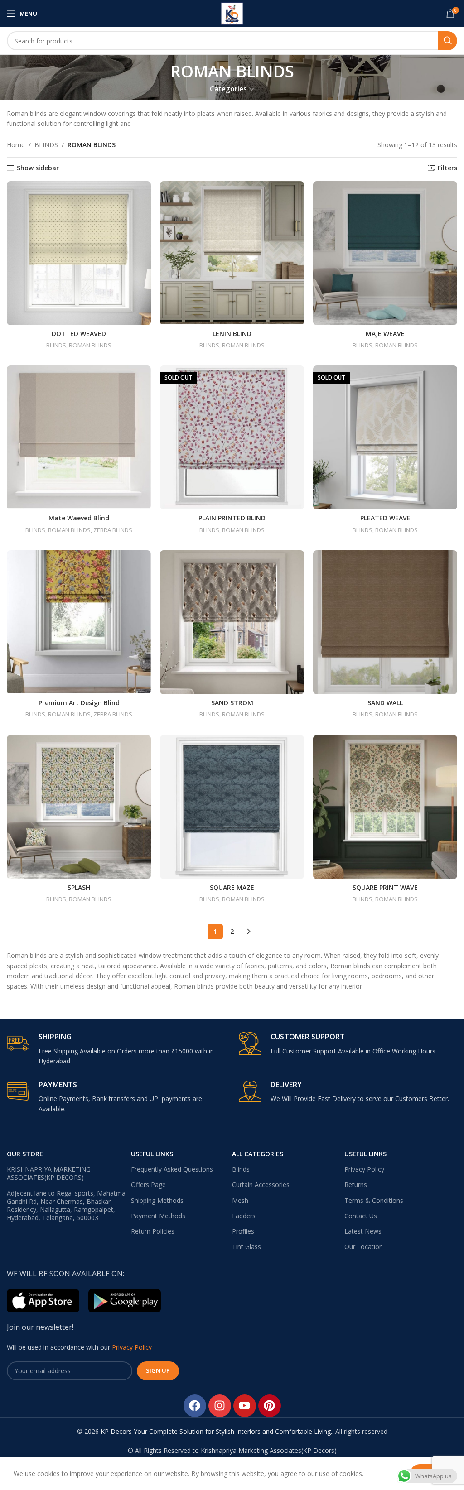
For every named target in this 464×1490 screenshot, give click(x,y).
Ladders (244, 1215)
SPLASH (79, 887)
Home (16, 144)
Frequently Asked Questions (172, 1169)
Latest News (363, 1231)
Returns (355, 1184)
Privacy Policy (364, 1169)
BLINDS (46, 144)
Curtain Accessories (261, 1184)
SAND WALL (385, 702)
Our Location (363, 1246)
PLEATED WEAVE (385, 518)
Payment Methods (158, 1215)
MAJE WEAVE (385, 333)
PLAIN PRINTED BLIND (232, 518)
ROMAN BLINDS (90, 345)
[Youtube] (244, 1405)
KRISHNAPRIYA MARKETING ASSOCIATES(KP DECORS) (49, 1173)
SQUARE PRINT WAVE (385, 887)
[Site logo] (232, 13)
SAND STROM (232, 702)
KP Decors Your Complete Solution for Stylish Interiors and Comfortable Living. (216, 1431)
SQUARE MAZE (232, 887)
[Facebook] (195, 1405)
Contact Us (360, 1215)
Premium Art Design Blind (79, 702)
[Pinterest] (269, 1405)
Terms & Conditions (373, 1200)
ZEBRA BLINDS (112, 530)
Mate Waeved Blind (78, 518)
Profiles (243, 1231)
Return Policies (152, 1231)
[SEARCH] (447, 40)
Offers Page (148, 1184)
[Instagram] (219, 1405)
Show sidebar (38, 168)
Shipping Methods (157, 1200)
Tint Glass (246, 1246)
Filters (447, 168)
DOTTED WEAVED (79, 333)
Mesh (240, 1200)
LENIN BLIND (232, 333)
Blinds (241, 1169)
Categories (228, 89)
